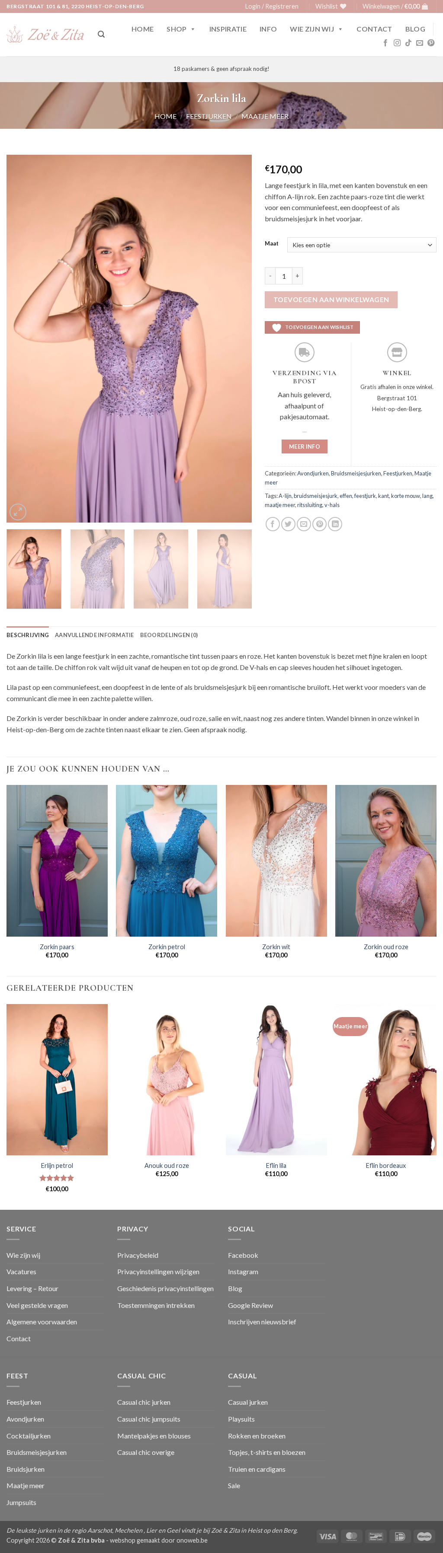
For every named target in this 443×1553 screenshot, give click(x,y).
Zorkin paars (57, 946)
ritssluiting (309, 504)
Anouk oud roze (166, 1165)
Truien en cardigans (257, 1469)
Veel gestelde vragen (37, 1305)
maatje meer (280, 504)
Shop (176, 29)
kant (383, 495)
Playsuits (241, 1419)
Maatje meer (265, 116)
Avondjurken (313, 473)
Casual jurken (248, 1402)
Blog (415, 29)
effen (346, 495)
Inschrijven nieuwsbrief (262, 1321)
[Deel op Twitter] (288, 524)
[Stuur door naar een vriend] (304, 524)
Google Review (250, 1305)
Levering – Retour (32, 1288)
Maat (272, 244)
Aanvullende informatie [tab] (94, 634)
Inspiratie (228, 29)
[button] (272, 6)
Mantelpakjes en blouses (154, 1436)
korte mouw (405, 495)
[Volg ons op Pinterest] (430, 43)
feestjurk (365, 495)
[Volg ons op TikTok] (408, 43)
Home (143, 29)
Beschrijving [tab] (27, 634)
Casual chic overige (145, 1452)
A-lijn (285, 495)
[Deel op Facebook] (273, 524)
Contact (374, 29)
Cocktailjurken (28, 1436)
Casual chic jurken (143, 1402)
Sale (234, 1485)
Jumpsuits (21, 1502)
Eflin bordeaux (386, 1165)
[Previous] (22, 339)
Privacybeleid (137, 1255)
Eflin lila (276, 1165)
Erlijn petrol (57, 1165)
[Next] (236, 339)
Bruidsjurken (25, 1469)
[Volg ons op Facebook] (385, 43)
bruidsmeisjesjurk (315, 495)
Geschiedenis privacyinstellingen (165, 1288)
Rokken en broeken (257, 1436)
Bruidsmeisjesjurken (356, 473)
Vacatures (21, 1271)
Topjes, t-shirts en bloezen (266, 1452)
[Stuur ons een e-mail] (419, 43)
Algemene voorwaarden (41, 1321)
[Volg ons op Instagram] (397, 43)
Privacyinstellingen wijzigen (158, 1271)
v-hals (332, 504)
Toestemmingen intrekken (156, 1305)
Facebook (243, 1255)
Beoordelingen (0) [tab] (169, 634)
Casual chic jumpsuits (148, 1419)
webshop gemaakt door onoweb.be (159, 1540)
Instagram (243, 1271)
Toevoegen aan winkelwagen (331, 299)
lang (427, 495)
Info (268, 29)
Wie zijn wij (312, 29)
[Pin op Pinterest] (319, 524)
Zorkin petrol (166, 946)
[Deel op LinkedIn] (335, 524)
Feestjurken (209, 116)
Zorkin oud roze (386, 946)
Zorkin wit (276, 946)
